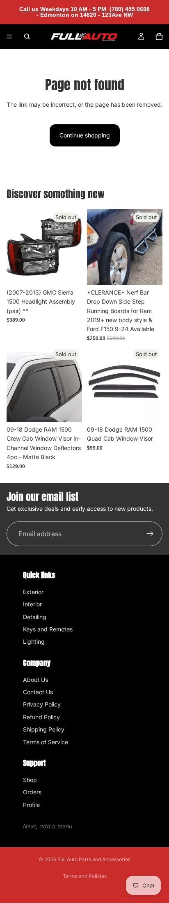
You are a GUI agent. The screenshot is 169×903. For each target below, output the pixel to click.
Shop (30, 779)
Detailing (34, 616)
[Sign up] (150, 533)
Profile (31, 804)
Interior (32, 604)
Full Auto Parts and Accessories (93, 859)
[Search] (27, 36)
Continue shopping (84, 135)
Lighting (34, 641)
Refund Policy (41, 716)
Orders (32, 792)
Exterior (33, 591)
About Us (35, 679)
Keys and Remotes (48, 629)
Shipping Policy (43, 729)
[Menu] (9, 36)
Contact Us (38, 691)
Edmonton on (86, 14)
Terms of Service (45, 741)
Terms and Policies (85, 876)
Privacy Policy (42, 704)
